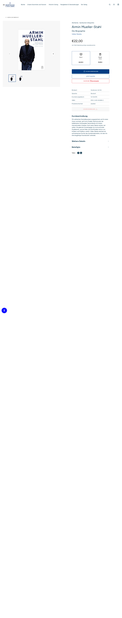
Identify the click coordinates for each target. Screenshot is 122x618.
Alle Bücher (75, 23)
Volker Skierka (77, 34)
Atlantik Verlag (53, 4)
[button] (4, 310)
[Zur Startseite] (10, 4)
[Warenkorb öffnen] (118, 4)
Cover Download (89, 109)
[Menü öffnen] (4, 4)
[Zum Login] (114, 4)
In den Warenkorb (92, 71)
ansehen (93, 103)
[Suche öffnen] (110, 4)
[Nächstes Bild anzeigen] (53, 53)
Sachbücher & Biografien (86, 23)
